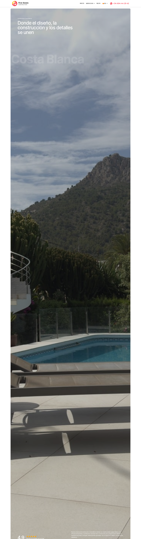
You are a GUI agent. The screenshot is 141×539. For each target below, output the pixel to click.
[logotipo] (20, 3)
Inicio (82, 3)
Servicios (89, 3)
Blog (98, 3)
